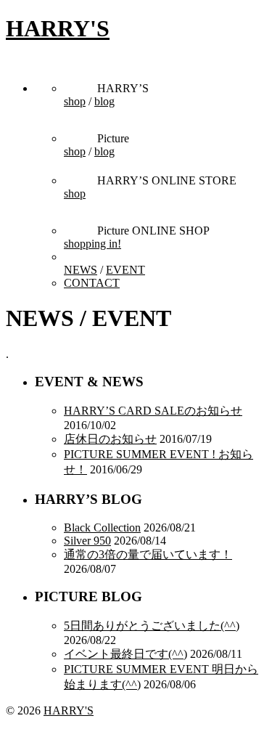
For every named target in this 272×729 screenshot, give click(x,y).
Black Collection (102, 527)
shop (75, 101)
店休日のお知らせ (110, 439)
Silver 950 (87, 540)
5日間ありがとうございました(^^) (151, 625)
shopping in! (92, 243)
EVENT (125, 270)
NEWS (80, 270)
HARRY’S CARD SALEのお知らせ (153, 410)
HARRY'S (58, 28)
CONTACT (92, 283)
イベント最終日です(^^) (125, 654)
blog (104, 101)
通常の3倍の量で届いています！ (148, 554)
